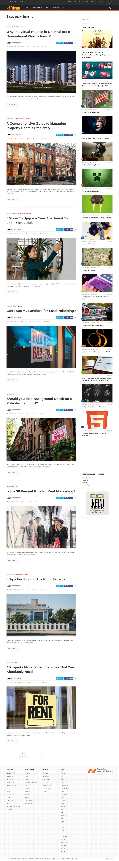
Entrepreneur (19, 118)
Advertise (103, 1)
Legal (8, 797)
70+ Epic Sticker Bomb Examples (92, 325)
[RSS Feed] (18, 1)
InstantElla (85, 482)
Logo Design (47, 785)
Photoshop (46, 788)
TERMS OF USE (74, 858)
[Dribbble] (25, 1)
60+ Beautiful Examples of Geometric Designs (96, 217)
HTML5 (27, 788)
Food (62, 797)
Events (9, 788)
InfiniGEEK (85, 480)
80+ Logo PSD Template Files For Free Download (94, 434)
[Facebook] (8, 1)
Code (26, 779)
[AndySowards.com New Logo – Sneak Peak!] (97, 338)
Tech (47, 8)
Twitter (61, 43)
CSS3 (26, 785)
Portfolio (85, 1)
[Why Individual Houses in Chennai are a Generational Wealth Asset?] (41, 72)
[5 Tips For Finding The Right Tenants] (41, 615)
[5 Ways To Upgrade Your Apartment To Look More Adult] (41, 258)
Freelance (10, 794)
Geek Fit (64, 809)
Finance (28, 118)
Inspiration (46, 779)
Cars (62, 779)
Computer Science (31, 782)
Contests (46, 773)
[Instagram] (23, 1)
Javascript (28, 791)
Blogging (10, 776)
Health (63, 815)
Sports (63, 846)
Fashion (63, 794)
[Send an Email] (15, 1)
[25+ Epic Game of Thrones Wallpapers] (97, 393)
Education (64, 782)
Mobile (27, 797)
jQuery (27, 794)
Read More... (12, 104)
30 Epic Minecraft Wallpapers (91, 191)
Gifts (63, 812)
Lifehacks (27, 213)
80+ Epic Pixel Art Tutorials (90, 112)
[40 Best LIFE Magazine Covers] (97, 231)
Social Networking (13, 806)
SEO (8, 803)
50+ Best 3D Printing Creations (91, 165)
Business (56, 8)
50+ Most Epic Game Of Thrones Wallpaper (95, 138)
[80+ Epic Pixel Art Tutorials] (97, 99)
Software (64, 843)
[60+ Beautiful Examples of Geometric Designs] (97, 204)
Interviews (46, 782)
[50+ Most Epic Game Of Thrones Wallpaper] (97, 125)
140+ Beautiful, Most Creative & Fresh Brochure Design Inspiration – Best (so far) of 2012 (97, 85)
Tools (63, 849)
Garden (63, 806)
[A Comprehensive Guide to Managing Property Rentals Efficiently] (41, 164)
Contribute (94, 1)
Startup (9, 809)
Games (63, 803)
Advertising (11, 773)
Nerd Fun (64, 836)
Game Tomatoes (87, 478)
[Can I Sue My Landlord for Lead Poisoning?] (41, 346)
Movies (63, 830)
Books (63, 776)
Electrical (64, 785)
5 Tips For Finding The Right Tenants (36, 579)
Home (16, 27)
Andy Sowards (15, 43)
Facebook (70, 43)
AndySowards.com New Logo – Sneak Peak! (96, 351)
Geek (8, 306)
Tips (64, 8)
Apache (27, 773)
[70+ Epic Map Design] (97, 257)
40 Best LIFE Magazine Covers (91, 244)
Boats (63, 773)
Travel (63, 852)
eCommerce (11, 782)
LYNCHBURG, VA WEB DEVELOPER (26, 858)
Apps (26, 776)
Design (27, 8)
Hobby (63, 818)
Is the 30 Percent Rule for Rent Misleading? (41, 491)
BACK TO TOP (109, 858)
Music (63, 834)
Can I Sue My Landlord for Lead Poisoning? (41, 311)
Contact (109, 3)
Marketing (10, 800)
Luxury (63, 824)
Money (20, 27)
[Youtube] (13, 1)
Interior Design (17, 213)
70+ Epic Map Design (88, 270)
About (70, 1)
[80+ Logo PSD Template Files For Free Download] (97, 420)
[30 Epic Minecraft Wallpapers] (97, 178)
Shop (110, 1)
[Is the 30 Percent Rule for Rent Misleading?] (41, 527)
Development (37, 8)
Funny (63, 800)
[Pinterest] (20, 1)
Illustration (47, 776)
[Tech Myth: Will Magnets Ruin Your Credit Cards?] (97, 283)
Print (44, 791)
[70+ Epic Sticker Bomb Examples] (97, 312)
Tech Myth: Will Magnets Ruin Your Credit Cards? (95, 298)
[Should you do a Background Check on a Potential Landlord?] (41, 439)
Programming (29, 800)
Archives (77, 1)
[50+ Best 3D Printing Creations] (97, 151)
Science (63, 840)
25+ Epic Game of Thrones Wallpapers (94, 406)
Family (63, 791)
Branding (10, 779)
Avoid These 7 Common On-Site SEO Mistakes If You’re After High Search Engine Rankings (97, 379)
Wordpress (29, 803)
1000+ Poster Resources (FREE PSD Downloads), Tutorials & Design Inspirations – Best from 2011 (96, 55)
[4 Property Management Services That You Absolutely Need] (41, 707)
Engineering (65, 788)
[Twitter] (10, 1)
